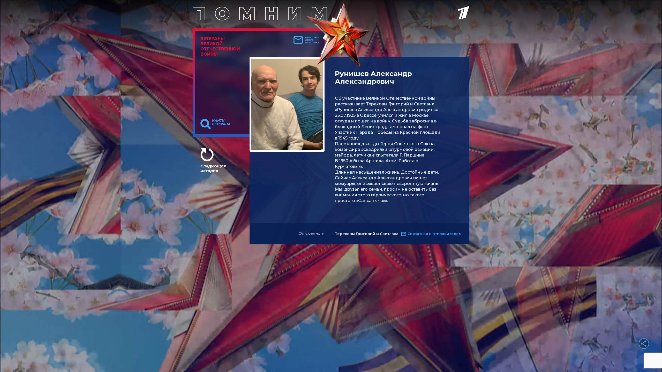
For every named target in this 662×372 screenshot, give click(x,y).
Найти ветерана (221, 122)
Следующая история (213, 168)
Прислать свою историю (312, 40)
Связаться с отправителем (435, 233)
